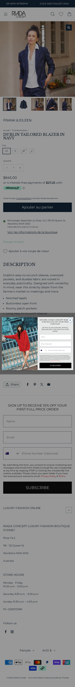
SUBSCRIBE (55, 365)
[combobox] (43, 350)
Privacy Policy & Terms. (54, 360)
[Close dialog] (70, 320)
